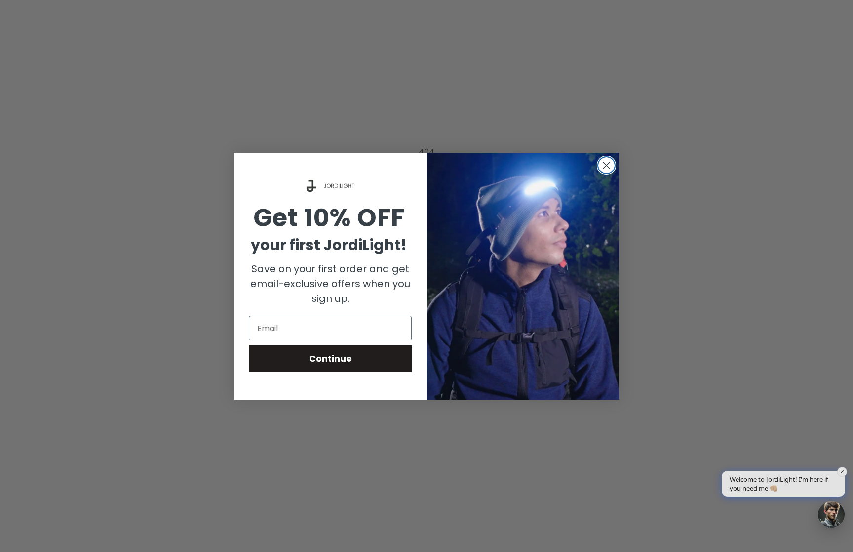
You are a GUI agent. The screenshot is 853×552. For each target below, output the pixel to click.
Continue (330, 358)
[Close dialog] (606, 165)
